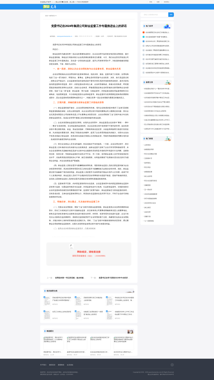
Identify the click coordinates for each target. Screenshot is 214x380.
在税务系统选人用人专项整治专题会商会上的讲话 (158, 115)
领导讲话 (52, 16)
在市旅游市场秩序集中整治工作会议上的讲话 (158, 97)
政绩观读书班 (149, 149)
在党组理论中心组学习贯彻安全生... (158, 72)
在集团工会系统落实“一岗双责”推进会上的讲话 (93, 313)
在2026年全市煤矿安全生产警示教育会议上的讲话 (158, 102)
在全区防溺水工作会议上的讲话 (155, 111)
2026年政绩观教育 (150, 194)
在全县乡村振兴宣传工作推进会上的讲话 (100, 352)
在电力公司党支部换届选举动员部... (158, 46)
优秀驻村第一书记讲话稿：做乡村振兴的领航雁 (74, 278)
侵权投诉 (52, 365)
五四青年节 (148, 158)
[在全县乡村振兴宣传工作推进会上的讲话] (100, 343)
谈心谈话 (147, 207)
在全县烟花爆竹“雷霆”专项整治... (157, 37)
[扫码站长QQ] (172, 364)
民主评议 (147, 167)
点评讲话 (147, 145)
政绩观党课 (148, 172)
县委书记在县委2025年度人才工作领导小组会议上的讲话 (77, 352)
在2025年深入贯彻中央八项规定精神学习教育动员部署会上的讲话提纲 (124, 352)
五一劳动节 (148, 190)
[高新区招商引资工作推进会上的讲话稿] (78, 301)
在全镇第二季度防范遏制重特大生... (158, 50)
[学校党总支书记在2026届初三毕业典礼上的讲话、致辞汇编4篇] (109, 301)
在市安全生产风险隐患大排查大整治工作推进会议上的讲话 (158, 106)
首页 (46, 16)
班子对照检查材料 (150, 198)
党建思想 (147, 185)
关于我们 (43, 365)
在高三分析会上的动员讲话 (61, 312)
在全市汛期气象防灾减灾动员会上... (158, 59)
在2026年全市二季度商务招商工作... (158, 41)
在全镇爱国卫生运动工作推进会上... (158, 32)
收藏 (158, 2)
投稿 (150, 2)
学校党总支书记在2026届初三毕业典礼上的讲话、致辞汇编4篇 (124, 299)
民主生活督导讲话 (150, 181)
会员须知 (70, 365)
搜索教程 (61, 365)
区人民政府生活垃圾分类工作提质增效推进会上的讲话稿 (158, 124)
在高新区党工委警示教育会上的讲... (158, 64)
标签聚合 (166, 2)
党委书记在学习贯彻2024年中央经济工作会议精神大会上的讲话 (124, 278)
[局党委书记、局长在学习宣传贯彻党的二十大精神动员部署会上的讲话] (53, 343)
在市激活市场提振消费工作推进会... (158, 55)
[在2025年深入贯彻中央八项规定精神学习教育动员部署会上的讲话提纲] (124, 343)
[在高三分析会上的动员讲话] (47, 315)
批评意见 (147, 163)
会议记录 (147, 212)
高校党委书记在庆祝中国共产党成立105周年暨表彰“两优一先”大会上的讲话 (61, 299)
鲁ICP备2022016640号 (167, 374)
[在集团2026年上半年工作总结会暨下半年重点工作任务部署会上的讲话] (109, 315)
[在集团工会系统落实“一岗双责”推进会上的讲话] (78, 315)
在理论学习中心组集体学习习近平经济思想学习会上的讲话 (158, 129)
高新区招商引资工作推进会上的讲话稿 (93, 299)
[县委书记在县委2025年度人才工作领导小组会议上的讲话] (77, 343)
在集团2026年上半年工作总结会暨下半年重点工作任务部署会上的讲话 (124, 313)
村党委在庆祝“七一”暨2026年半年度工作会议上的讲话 (158, 89)
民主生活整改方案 (150, 154)
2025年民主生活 (150, 203)
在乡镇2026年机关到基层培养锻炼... (158, 68)
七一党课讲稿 (149, 221)
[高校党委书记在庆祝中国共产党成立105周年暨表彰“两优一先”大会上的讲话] (47, 301)
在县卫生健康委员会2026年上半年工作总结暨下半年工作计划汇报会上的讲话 (158, 120)
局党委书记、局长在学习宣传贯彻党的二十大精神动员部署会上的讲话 (53, 352)
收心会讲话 (148, 176)
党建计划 (147, 216)
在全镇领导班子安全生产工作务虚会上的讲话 (158, 93)
